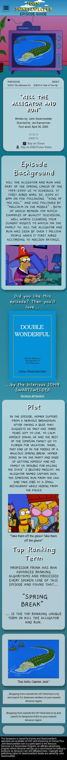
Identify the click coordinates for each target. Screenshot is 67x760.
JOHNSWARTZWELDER (33, 6)
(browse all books (32, 396)
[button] (6, 8)
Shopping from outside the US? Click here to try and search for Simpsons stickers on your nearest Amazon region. (33, 697)
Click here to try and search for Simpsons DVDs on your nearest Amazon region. (36, 716)
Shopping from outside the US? (23, 713)
